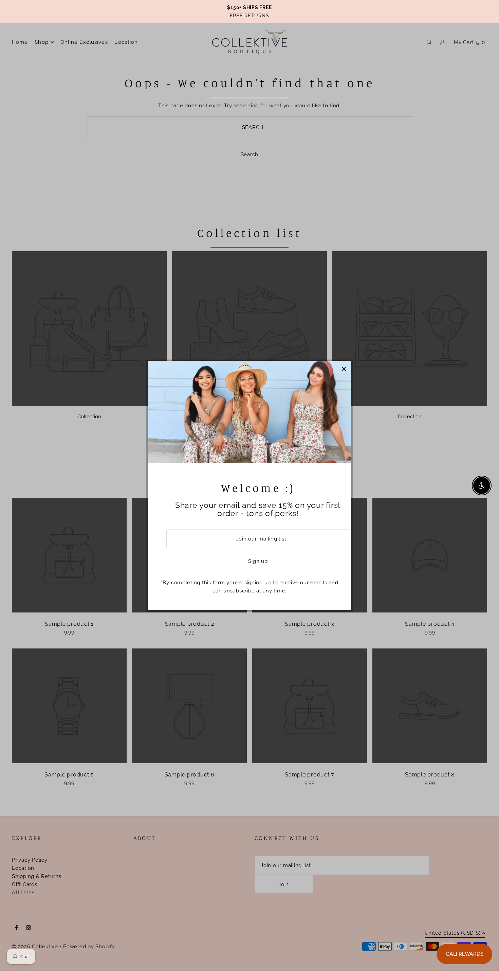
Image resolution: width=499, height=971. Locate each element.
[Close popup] (344, 369)
